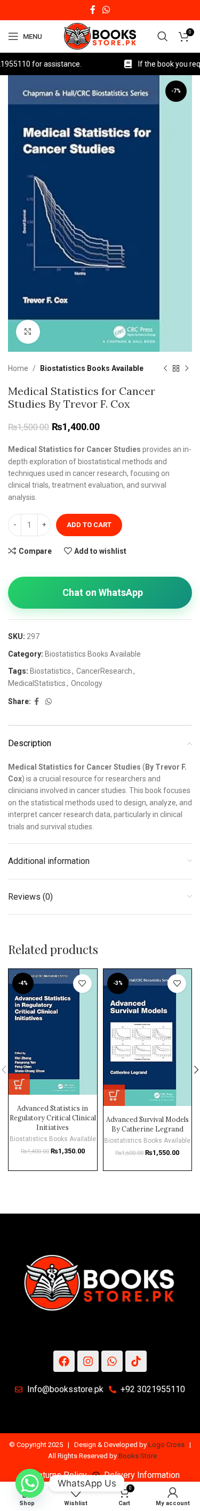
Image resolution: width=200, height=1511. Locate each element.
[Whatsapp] (112, 1361)
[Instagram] (88, 1361)
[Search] (162, 36)
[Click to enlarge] (28, 332)
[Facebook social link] (92, 10)
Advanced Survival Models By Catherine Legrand (147, 1124)
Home (18, 368)
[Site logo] (100, 35)
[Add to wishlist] (82, 983)
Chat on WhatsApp (102, 592)
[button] (19, 1084)
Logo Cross (166, 1445)
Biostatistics (50, 671)
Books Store (137, 1456)
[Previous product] (165, 368)
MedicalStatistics (37, 683)
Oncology (86, 683)
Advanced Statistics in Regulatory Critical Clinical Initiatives (53, 1117)
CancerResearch (104, 671)
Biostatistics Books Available (91, 368)
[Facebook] (64, 1361)
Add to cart (89, 525)
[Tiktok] (136, 1361)
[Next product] (186, 368)
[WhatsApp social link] (106, 10)
